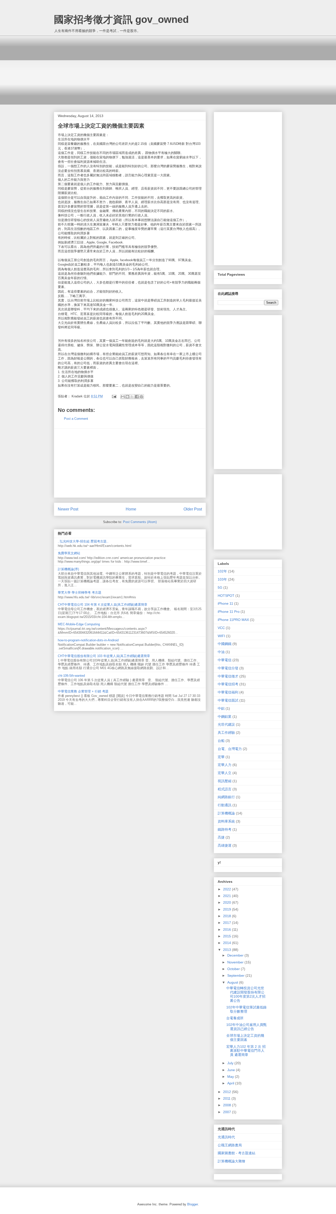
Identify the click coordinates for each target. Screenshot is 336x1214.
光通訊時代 (226, 1137)
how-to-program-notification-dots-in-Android (88, 640)
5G (220, 587)
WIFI (221, 636)
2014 (227, 943)
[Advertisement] (168, 70)
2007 (227, 1112)
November (235, 962)
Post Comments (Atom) (140, 522)
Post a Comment (76, 418)
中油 (221, 652)
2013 (227, 950)
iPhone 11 (225, 603)
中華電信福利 (228, 692)
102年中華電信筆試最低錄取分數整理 (246, 1009)
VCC (221, 628)
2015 (227, 936)
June (231, 1070)
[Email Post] (113, 396)
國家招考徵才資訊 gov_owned (121, 19)
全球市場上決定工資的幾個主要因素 (245, 1038)
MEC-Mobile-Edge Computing (79, 624)
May (231, 1077)
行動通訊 (224, 805)
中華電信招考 (228, 684)
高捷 (221, 837)
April (231, 1083)
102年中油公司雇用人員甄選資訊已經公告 (246, 1027)
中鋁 (221, 708)
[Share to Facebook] (136, 396)
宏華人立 (224, 773)
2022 (227, 889)
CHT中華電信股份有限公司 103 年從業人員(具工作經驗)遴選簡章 (104, 656)
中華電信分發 (228, 668)
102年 (222, 571)
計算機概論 (226, 813)
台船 (221, 741)
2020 (227, 902)
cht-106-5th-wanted (71, 675)
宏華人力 (224, 765)
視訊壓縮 (224, 781)
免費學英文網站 (69, 553)
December (235, 955)
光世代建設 (226, 724)
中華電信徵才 (228, 676)
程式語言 (224, 789)
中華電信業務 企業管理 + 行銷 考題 (83, 691)
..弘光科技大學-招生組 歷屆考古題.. (83, 541)
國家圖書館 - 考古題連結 (236, 1153)
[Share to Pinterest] (141, 396)
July (230, 1063)
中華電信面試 (228, 700)
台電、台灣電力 (230, 749)
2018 (227, 916)
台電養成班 (235, 1018)
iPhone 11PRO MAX (233, 620)
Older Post (192, 509)
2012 (227, 1092)
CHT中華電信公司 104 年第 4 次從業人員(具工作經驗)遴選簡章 (102, 604)
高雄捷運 (224, 845)
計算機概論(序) (68, 569)
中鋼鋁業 (224, 717)
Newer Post (68, 509)
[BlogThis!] (127, 396)
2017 (227, 923)
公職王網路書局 (230, 1145)
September (236, 975)
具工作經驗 (226, 732)
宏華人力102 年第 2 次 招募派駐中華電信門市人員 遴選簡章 (246, 1051)
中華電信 (224, 660)
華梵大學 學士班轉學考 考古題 (79, 592)
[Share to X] (132, 396)
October (234, 969)
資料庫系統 (226, 821)
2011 (227, 1098)
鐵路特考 (224, 829)
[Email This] (122, 396)
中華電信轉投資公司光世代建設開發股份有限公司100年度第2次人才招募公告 (245, 994)
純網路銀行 (226, 797)
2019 (227, 909)
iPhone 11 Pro (229, 612)
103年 (222, 579)
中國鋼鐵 (224, 644)
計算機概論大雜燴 (231, 1161)
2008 (227, 1105)
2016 (227, 929)
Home (131, 509)
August (233, 982)
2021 (227, 896)
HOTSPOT (226, 596)
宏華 (221, 757)
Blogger (192, 1204)
